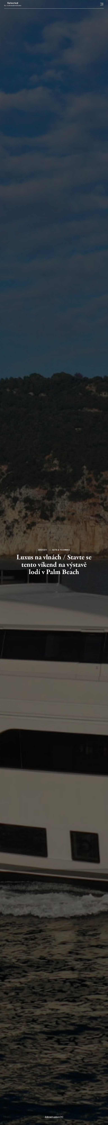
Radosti (42, 550)
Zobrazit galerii (52, 1117)
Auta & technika (61, 550)
